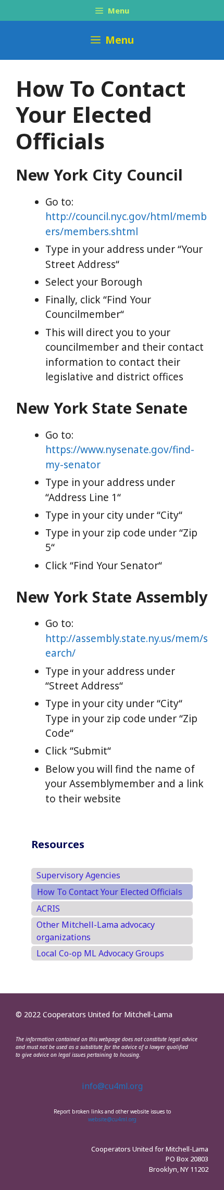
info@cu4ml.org (112, 1086)
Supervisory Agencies (78, 875)
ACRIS (48, 908)
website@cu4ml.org (112, 1119)
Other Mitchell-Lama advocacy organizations (95, 931)
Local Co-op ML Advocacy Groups (100, 953)
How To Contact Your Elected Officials (109, 892)
